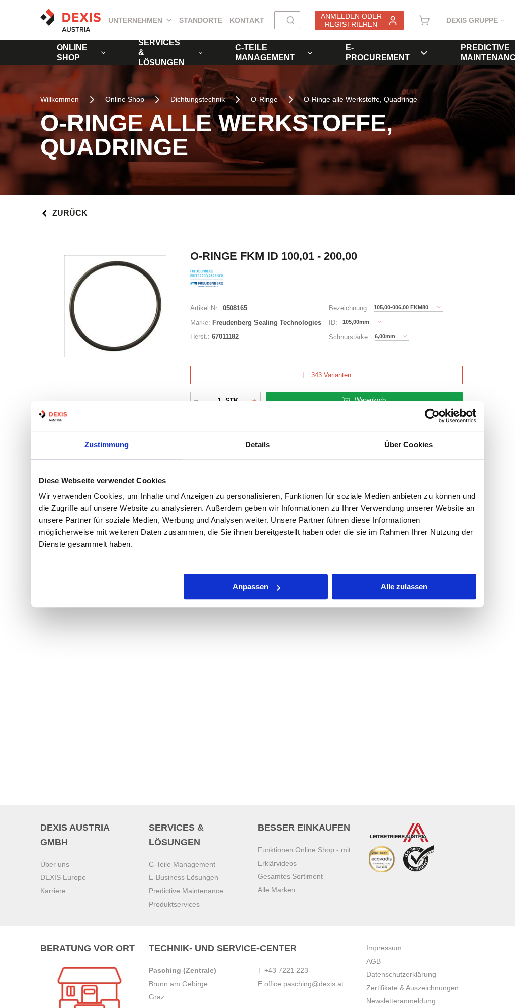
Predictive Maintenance (186, 891)
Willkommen (59, 99)
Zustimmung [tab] (106, 444)
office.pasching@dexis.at (304, 984)
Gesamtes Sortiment (290, 876)
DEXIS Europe (63, 877)
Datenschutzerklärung (401, 974)
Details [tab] (257, 444)
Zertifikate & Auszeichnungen (412, 988)
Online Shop (72, 52)
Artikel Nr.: (205, 308)
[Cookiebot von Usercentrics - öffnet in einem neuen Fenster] (432, 415)
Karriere (53, 891)
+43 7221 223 (286, 970)
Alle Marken (276, 890)
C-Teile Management (265, 52)
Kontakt (247, 20)
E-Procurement (378, 52)
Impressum (384, 948)
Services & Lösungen (161, 52)
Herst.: (200, 336)
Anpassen (250, 586)
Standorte (200, 20)
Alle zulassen (404, 586)
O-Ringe (264, 99)
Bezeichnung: (349, 308)
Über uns (54, 864)
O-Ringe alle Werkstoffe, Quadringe (360, 99)
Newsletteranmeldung (401, 1001)
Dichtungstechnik (197, 99)
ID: (333, 322)
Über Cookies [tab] (408, 444)
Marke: (200, 322)
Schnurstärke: (349, 337)
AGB (373, 961)
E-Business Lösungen (183, 877)
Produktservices (174, 904)
